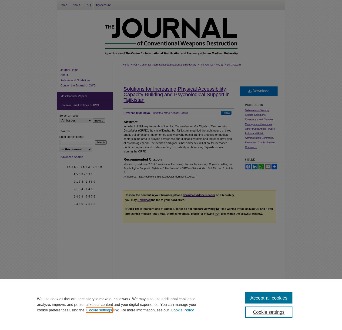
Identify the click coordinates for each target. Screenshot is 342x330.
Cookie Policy (182, 310)
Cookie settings (99, 310)
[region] (171, 304)
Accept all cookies (268, 297)
